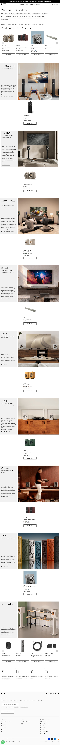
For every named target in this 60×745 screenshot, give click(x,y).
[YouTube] (55, 693)
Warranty (42, 725)
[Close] (41, 4)
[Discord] (58, 693)
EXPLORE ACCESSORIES (6, 635)
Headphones (3, 727)
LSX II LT (29, 24)
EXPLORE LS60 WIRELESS (7, 96)
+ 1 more (23, 48)
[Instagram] (51, 693)
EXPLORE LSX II (4, 364)
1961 (22, 723)
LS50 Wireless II (14, 24)
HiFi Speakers (4, 719)
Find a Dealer (43, 729)
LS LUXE (9, 24)
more (2, 94)
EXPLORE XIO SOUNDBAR (6, 298)
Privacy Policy (18, 741)
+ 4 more (30, 386)
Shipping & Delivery (44, 721)
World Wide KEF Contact (45, 731)
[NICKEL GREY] (18, 48)
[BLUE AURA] (35, 50)
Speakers (22, 4)
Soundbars (3, 723)
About (27, 4)
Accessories (41, 24)
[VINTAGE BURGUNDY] (16, 48)
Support (38, 4)
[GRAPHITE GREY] (25, 453)
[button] (57, 43)
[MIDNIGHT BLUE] (28, 521)
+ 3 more (37, 50)
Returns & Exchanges (44, 723)
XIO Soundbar (21, 24)
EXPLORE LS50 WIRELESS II (7, 231)
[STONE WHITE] (26, 453)
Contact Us (42, 733)
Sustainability (43, 727)
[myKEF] (58, 4)
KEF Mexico (50, 741)
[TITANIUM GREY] (25, 118)
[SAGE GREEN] (23, 453)
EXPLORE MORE (8, 54)
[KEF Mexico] (3, 4)
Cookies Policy (12, 741)
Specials (22, 719)
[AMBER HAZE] (23, 386)
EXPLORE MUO (4, 566)
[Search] (53, 4)
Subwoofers (3, 725)
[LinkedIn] (53, 693)
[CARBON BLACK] (23, 118)
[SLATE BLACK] (25, 320)
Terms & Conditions (4, 741)
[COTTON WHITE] (25, 386)
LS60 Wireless (3, 24)
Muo (37, 24)
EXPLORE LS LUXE (6, 164)
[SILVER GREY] (45, 48)
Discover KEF (32, 4)
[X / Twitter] (48, 693)
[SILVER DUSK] (32, 50)
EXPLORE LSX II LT (5, 431)
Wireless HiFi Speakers (5, 721)
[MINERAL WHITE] (5, 48)
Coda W (33, 24)
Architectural (3, 729)
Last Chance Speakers (25, 721)
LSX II (26, 24)
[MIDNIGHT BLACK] (31, 50)
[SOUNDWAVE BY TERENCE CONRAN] (28, 386)
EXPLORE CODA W (5, 499)
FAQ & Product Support (45, 719)
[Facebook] (46, 693)
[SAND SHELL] (23, 253)
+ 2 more (30, 253)
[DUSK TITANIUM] (2, 48)
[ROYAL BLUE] (26, 118)
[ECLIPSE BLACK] (3, 48)
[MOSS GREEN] (19, 48)
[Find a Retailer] (55, 4)
